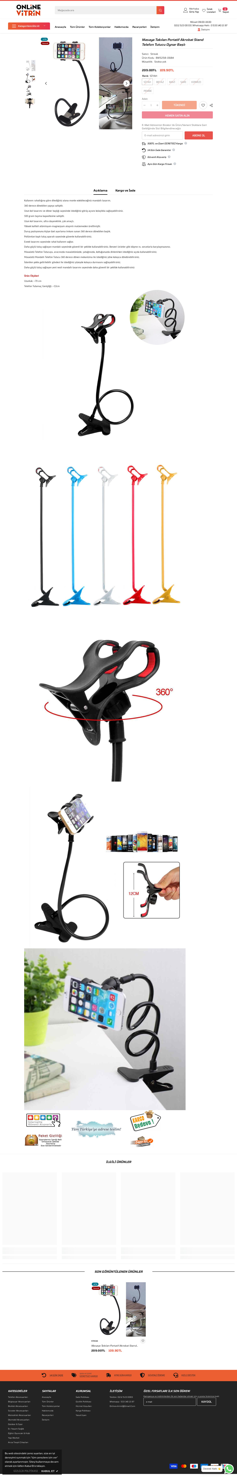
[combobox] (106, 10)
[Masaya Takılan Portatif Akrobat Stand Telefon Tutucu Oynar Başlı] (118, 1309)
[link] (29, 1252)
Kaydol (206, 1401)
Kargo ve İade (125, 190)
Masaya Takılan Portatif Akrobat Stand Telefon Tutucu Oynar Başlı (113, 1345)
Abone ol (198, 135)
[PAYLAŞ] (210, 105)
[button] (29, 26)
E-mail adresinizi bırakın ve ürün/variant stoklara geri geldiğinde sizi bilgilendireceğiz (174, 126)
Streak (154, 53)
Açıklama (100, 190)
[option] (86, 83)
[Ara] (109, 10)
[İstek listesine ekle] (203, 105)
